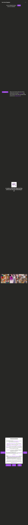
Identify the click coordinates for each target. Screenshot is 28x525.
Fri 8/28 (19, 444)
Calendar (3, 452)
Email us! (14, 465)
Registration (8, 465)
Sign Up (19, 5)
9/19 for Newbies (13, 445)
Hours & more (25, 453)
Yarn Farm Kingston (6, 2)
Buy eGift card (19, 465)
